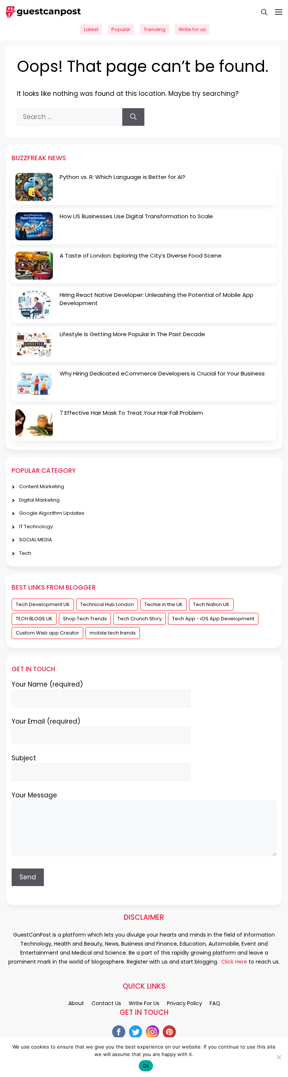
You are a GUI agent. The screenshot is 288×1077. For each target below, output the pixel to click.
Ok (145, 1066)
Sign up (144, 357)
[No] (278, 1057)
